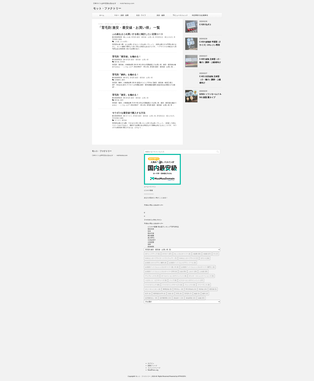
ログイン (151, 363)
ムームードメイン (150, 187)
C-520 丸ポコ (205, 24)
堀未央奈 (151, 229)
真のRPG (151, 238)
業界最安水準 (159, 294)
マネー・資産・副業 (121, 15)
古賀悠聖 (151, 242)
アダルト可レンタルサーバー (153, 205)
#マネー (166, 254)
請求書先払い (151, 298)
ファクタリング (152, 285)
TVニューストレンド (180, 15)
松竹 (148, 294)
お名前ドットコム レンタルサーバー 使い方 (161, 267)
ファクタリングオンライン (153, 220)
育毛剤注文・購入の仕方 (164, 37)
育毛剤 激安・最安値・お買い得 (142, 37)
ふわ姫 (128, 37)
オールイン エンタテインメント (173, 276)
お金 (183, 271)
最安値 (116, 62)
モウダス (129, 116)
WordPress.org (153, 370)
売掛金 (203, 289)
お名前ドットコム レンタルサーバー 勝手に (198, 267)
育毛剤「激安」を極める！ (125, 95)
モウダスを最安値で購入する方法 (128, 113)
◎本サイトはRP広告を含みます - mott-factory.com (109, 155)
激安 (121, 100)
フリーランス (204, 285)
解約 (123, 80)
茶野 (149, 244)
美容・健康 (161, 15)
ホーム (101, 15)
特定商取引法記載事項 (200, 15)
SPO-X (205, 258)
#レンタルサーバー (182, 254)
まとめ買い (124, 41)
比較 (170, 294)
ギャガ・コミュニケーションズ (201, 276)
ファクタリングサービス (172, 285)
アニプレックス (152, 276)
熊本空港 (151, 233)
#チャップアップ (152, 254)
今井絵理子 (152, 240)
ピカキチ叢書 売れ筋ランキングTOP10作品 (163, 227)
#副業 (197, 254)
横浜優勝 (151, 235)
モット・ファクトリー (107, 8)
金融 (201, 298)
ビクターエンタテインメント (191, 280)
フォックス (190, 285)
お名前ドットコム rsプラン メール (182, 263)
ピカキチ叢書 (148, 190)
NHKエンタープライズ (188, 258)
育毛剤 (122, 62)
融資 (197, 294)
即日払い (178, 289)
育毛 (127, 78)
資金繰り (178, 298)
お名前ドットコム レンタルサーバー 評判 (161, 271)
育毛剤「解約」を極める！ (125, 74)
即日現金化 (191, 289)
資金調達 (190, 298)
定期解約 (117, 80)
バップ (172, 280)
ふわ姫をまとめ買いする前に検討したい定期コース (137, 34)
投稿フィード (152, 366)
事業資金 (167, 289)
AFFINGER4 (182, 376)
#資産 (207, 254)
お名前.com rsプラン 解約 (155, 263)
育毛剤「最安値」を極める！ (126, 56)
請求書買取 (165, 298)
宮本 (149, 231)
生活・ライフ (141, 15)
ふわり (193, 271)
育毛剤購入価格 (117, 118)
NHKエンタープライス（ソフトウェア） (161, 258)
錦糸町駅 (151, 247)
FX (215, 254)
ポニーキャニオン (152, 289)
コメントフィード (154, 368)
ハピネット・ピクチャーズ (156, 280)
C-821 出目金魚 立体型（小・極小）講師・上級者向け (210, 79)
